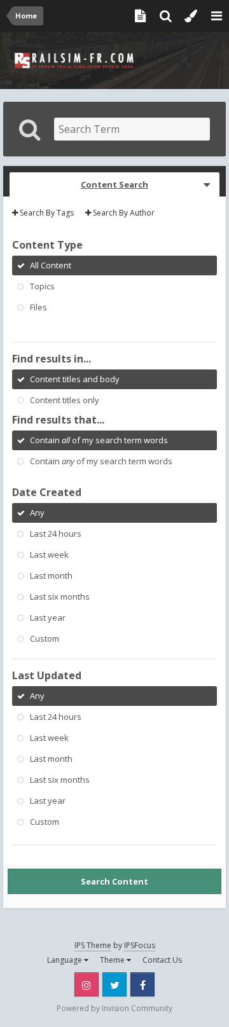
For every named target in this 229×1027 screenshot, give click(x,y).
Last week (49, 554)
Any (37, 512)
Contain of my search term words (99, 440)
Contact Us (162, 960)
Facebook (142, 984)
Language (65, 960)
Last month (51, 575)
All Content (50, 265)
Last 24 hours (55, 533)
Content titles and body (75, 379)
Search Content (114, 881)
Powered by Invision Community (114, 1008)
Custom (44, 638)
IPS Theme (92, 945)
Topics (42, 286)
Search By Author (123, 212)
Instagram (86, 984)
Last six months (60, 596)
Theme (113, 960)
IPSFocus (139, 945)
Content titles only (64, 400)
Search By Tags (46, 212)
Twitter (114, 984)
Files (38, 307)
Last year (48, 617)
